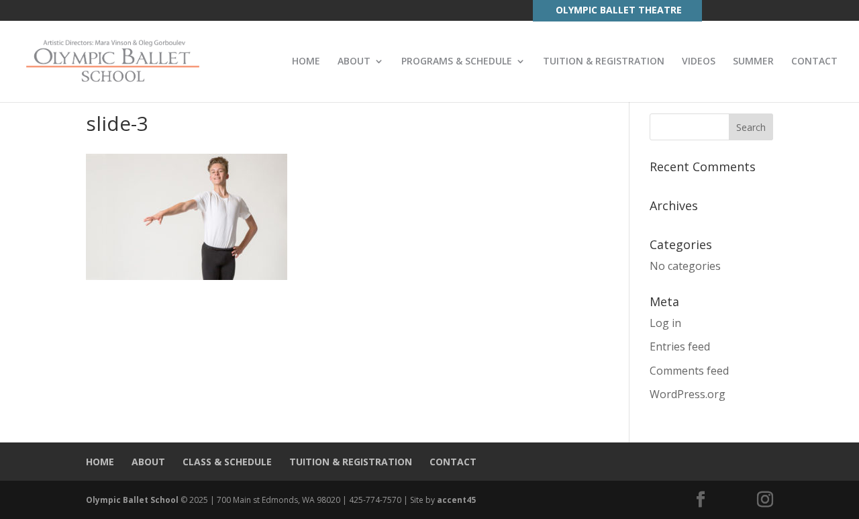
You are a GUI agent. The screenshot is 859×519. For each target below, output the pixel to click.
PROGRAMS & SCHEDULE (456, 61)
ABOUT (354, 61)
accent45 (456, 500)
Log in (665, 323)
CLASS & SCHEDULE (227, 461)
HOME (306, 61)
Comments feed (689, 370)
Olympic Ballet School (132, 500)
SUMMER (753, 61)
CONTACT (814, 61)
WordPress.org (687, 394)
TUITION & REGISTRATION (603, 61)
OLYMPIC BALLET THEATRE (619, 9)
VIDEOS (698, 61)
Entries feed (680, 346)
